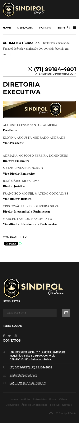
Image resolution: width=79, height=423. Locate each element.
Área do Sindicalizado (34, 404)
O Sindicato (25, 27)
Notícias (45, 27)
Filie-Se (55, 404)
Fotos (52, 399)
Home (7, 27)
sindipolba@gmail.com (23, 375)
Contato (67, 404)
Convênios (12, 404)
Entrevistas (40, 399)
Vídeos (63, 399)
